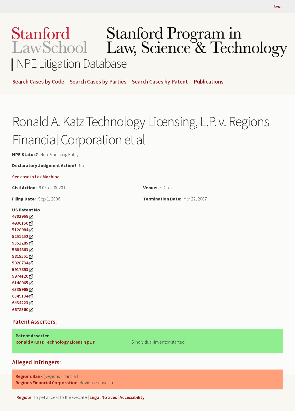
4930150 (20, 223)
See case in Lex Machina (36, 176)
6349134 (20, 296)
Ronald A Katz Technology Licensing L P (55, 342)
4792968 (20, 216)
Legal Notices (103, 397)
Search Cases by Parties (98, 82)
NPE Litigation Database (71, 63)
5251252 (20, 236)
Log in (278, 6)
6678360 (20, 309)
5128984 (20, 229)
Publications (209, 82)
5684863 (20, 249)
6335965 (20, 289)
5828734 (20, 263)
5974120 (20, 276)
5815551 (20, 256)
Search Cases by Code (38, 82)
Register (24, 397)
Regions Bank (29, 376)
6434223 (20, 302)
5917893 (20, 269)
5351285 (20, 243)
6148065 (20, 282)
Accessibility (132, 397)
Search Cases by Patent (160, 82)
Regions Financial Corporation (46, 382)
